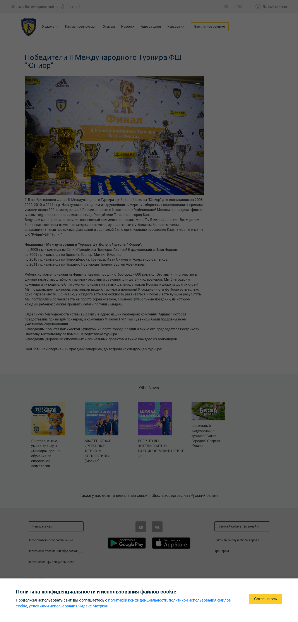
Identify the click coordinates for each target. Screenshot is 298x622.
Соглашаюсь (265, 599)
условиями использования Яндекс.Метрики (68, 606)
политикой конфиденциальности (137, 600)
